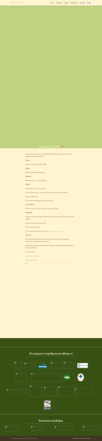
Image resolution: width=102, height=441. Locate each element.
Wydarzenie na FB (31, 260)
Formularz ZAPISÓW (32, 256)
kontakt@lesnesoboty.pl (56, 231)
